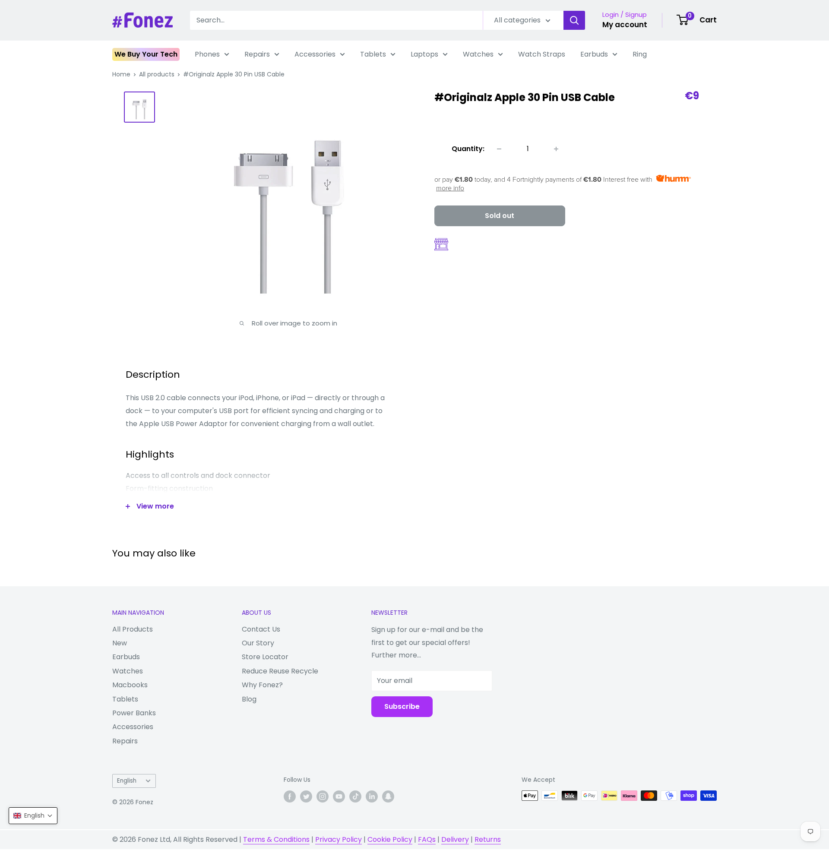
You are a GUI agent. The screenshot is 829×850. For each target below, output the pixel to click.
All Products (132, 629)
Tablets (373, 54)
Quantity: (468, 149)
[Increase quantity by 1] (556, 149)
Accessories (314, 54)
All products (156, 74)
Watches (478, 54)
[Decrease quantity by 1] (499, 149)
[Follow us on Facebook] (290, 796)
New (119, 643)
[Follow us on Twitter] (306, 796)
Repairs (257, 54)
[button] (33, 816)
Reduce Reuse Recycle (280, 671)
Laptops (424, 54)
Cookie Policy (389, 839)
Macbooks (130, 685)
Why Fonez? (262, 685)
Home (121, 74)
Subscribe (402, 706)
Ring (640, 54)
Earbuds (594, 54)
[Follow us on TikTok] (355, 796)
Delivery (455, 839)
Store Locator (265, 657)
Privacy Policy (338, 839)
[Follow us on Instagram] (322, 796)
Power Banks (134, 713)
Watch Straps (541, 54)
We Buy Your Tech (145, 54)
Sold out (499, 216)
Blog (249, 699)
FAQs (427, 839)
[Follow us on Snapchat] (388, 796)
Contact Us (261, 629)
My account (624, 24)
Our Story (258, 643)
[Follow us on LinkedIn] (372, 796)
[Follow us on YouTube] (339, 796)
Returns (488, 839)
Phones (207, 54)
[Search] (574, 20)
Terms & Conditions (276, 839)
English (126, 781)
